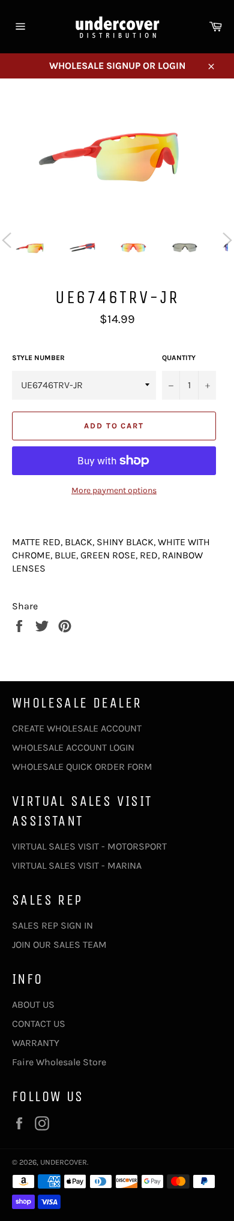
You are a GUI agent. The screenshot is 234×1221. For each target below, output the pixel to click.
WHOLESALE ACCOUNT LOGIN (73, 747)
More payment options (114, 490)
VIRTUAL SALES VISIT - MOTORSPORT (89, 846)
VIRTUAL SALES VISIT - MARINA (77, 865)
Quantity (179, 357)
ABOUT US (33, 1004)
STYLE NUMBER (38, 357)
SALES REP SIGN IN (52, 925)
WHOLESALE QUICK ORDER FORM (82, 766)
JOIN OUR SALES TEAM (59, 944)
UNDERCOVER (63, 1161)
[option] (31, 246)
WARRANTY (35, 1042)
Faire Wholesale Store (59, 1062)
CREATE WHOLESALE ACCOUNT (77, 728)
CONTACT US (38, 1023)
